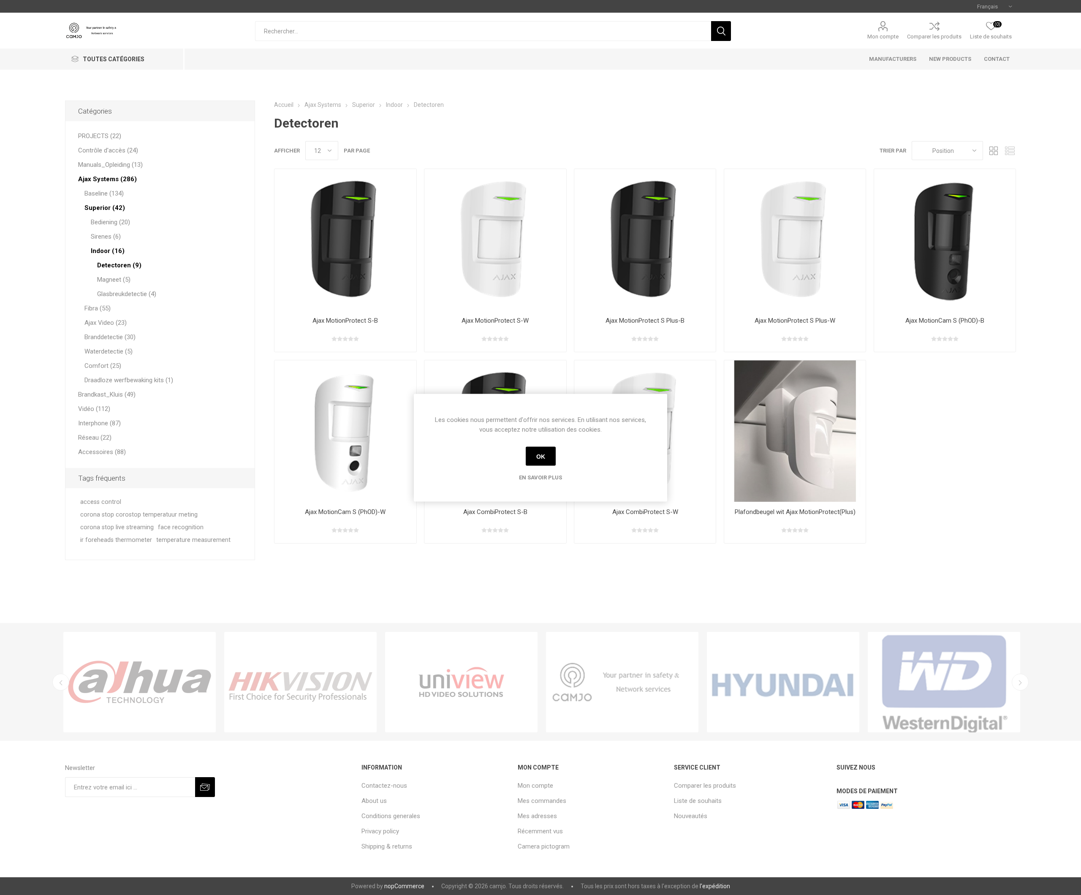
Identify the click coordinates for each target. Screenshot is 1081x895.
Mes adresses (537, 816)
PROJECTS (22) (99, 136)
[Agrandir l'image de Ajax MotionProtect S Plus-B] (645, 239)
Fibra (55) (97, 308)
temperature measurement (193, 540)
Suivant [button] (1020, 682)
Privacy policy (380, 831)
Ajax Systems (322, 104)
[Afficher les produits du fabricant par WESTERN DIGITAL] (944, 682)
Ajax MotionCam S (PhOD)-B (944, 320)
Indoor (394, 104)
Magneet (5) (113, 279)
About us (374, 801)
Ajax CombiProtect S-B (495, 512)
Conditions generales (390, 816)
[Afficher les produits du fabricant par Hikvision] (300, 682)
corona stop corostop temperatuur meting (139, 514)
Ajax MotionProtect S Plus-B (645, 320)
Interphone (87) (99, 423)
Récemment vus (540, 831)
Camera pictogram (544, 846)
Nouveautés (690, 816)
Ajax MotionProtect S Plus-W (795, 320)
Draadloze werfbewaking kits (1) (128, 380)
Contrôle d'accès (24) (108, 150)
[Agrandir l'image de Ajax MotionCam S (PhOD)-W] (345, 431)
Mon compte (883, 36)
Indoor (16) (108, 251)
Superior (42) (104, 208)
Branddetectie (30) (110, 337)
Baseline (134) (104, 193)
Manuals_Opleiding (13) (110, 165)
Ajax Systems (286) (107, 179)
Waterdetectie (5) (108, 351)
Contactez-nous (384, 785)
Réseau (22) (94, 437)
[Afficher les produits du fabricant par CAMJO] (622, 682)
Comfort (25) (102, 366)
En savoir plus (540, 477)
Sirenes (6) (106, 236)
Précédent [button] (60, 682)
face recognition (181, 527)
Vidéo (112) (94, 409)
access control (100, 502)
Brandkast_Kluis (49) (107, 394)
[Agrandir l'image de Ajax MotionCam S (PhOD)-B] (945, 239)
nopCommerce (404, 886)
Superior (363, 104)
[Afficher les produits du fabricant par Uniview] (461, 682)
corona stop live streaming (117, 527)
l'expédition (715, 886)
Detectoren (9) (119, 265)
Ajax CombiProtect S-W (645, 512)
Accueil (283, 104)
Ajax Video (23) (105, 322)
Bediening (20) (110, 222)
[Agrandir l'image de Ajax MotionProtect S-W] (495, 239)
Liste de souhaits (698, 801)
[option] (139, 682)
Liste (1009, 150)
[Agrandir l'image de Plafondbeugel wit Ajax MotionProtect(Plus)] (795, 431)
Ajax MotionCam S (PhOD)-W (345, 512)
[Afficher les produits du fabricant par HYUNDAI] (783, 682)
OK (540, 456)
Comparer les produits (934, 36)
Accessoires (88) (102, 452)
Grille (993, 150)
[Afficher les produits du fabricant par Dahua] (139, 682)
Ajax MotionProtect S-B (345, 320)
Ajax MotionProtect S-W (495, 320)
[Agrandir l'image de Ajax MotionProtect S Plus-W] (795, 239)
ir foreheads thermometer (116, 540)
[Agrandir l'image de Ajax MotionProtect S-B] (345, 239)
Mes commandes (542, 801)
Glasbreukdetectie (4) (126, 294)
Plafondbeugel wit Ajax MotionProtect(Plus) (795, 512)
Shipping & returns (386, 846)
